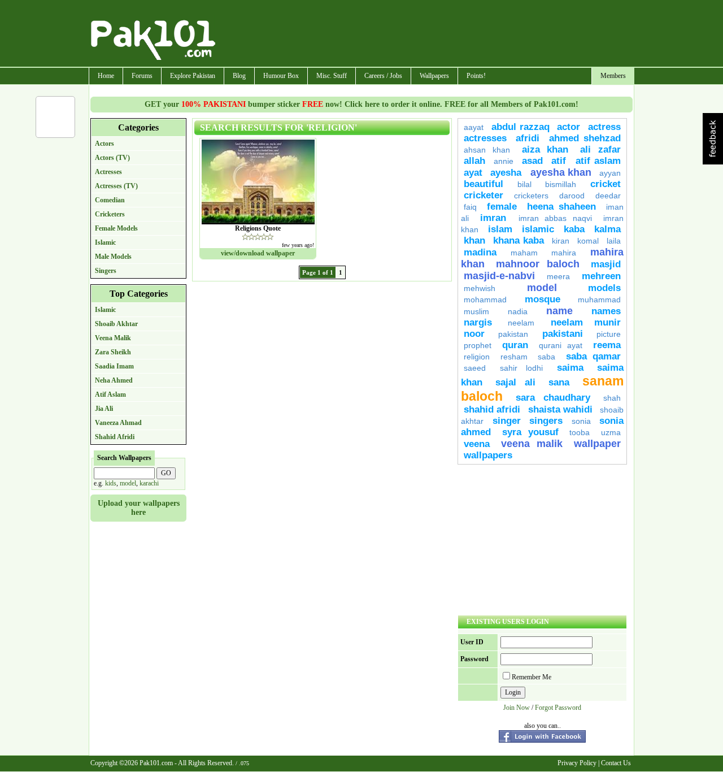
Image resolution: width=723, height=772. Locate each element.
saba (546, 356)
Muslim (476, 311)
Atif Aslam (110, 394)
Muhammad (599, 299)
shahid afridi (492, 409)
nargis (478, 322)
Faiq (470, 206)
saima (570, 367)
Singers (105, 271)
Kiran (560, 240)
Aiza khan (545, 149)
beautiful (483, 184)
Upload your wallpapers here (139, 508)
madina (480, 252)
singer (507, 420)
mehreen (601, 276)
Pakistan (513, 334)
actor (568, 127)
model (128, 483)
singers (546, 420)
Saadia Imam (114, 366)
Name (559, 310)
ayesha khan (561, 172)
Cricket (605, 184)
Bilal (524, 184)
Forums (142, 76)
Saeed (475, 367)
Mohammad (485, 299)
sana (558, 382)
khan (474, 240)
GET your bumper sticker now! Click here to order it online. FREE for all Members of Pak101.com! (361, 104)
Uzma (611, 432)
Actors (104, 144)
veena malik (532, 443)
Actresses (108, 172)
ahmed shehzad (585, 138)
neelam (521, 322)
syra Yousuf (530, 432)
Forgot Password (558, 708)
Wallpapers (434, 76)
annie (503, 161)
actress (604, 127)
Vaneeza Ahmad (118, 423)
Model (542, 287)
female (502, 206)
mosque (542, 299)
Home (106, 76)
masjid (606, 264)
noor (474, 333)
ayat (473, 172)
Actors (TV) (112, 158)
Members (613, 76)
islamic (538, 229)
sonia (581, 421)
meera (558, 276)
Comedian (110, 200)
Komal (588, 240)
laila (614, 240)
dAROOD (572, 195)
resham (514, 356)
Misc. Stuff (331, 76)
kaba (574, 229)
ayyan (610, 172)
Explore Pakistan (192, 76)
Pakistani (562, 333)
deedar (608, 195)
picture (608, 334)
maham (524, 252)
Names (606, 311)
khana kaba (518, 240)
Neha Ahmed (114, 380)
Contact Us (616, 763)
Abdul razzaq (520, 127)
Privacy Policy (577, 763)
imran (496, 217)
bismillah (560, 184)
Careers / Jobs (383, 76)
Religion (477, 356)
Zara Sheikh (113, 352)
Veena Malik (113, 338)
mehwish (479, 288)
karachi (149, 483)
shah (612, 397)
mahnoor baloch (537, 264)
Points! (476, 76)
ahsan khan (487, 149)
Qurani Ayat (560, 345)
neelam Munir (586, 322)
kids (110, 483)
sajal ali (515, 382)
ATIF (560, 160)
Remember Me (531, 677)
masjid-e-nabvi (499, 275)
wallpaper (597, 443)
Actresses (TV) (116, 186)
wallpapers (488, 455)
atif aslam (598, 160)
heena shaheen (561, 206)
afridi (527, 138)
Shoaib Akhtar (116, 324)
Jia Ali (104, 409)
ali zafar (600, 149)
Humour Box (281, 76)
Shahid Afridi (114, 437)
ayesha (507, 172)
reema (607, 345)
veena (477, 444)
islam (500, 229)
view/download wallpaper (258, 253)
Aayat (474, 127)
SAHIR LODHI (521, 367)
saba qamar (593, 356)
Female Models (116, 228)
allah (474, 160)
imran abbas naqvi (556, 218)
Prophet (477, 345)
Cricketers (110, 214)
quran (515, 345)
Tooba (579, 432)
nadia (518, 311)
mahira (563, 252)
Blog (239, 76)
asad (532, 160)
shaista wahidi (560, 409)
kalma (607, 229)
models (604, 288)
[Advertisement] (425, 34)
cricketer (483, 195)
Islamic (105, 242)
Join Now (516, 708)
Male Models (113, 257)
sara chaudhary (553, 397)
